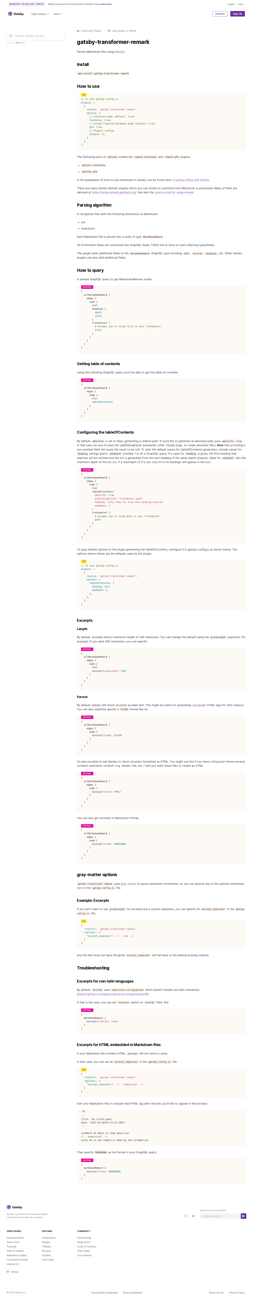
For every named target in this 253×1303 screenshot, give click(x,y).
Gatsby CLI (13, 1264)
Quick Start (13, 1242)
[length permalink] (75, 629)
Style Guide (83, 1250)
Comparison (48, 1237)
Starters (46, 1255)
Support (231, 4)
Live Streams (84, 1255)
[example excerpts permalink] (75, 900)
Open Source (38, 13)
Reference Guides (17, 1255)
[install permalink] (75, 64)
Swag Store (83, 1242)
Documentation (15, 1237)
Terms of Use (216, 1292)
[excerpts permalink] (75, 620)
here (80, 888)
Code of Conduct (86, 1246)
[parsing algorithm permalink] (75, 205)
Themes (46, 1246)
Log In (241, 4)
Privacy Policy (237, 1292)
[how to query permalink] (75, 270)
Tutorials (11, 1246)
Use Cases (48, 1259)
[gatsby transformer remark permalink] (75, 42)
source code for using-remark (174, 192)
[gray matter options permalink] (75, 874)
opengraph (199, 705)
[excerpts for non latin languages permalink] (75, 981)
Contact (220, 13)
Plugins (46, 1242)
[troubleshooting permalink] (75, 968)
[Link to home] (16, 14)
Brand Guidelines (132, 1292)
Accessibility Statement (104, 1292)
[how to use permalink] (75, 86)
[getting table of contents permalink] (75, 364)
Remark (120, 51)
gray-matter (128, 883)
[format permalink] (75, 697)
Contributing (84, 1237)
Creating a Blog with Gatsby (191, 180)
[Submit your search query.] (11, 36)
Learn (56, 13)
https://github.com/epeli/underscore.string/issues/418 (113, 994)
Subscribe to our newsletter (213, 1210)
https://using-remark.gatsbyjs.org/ (114, 192)
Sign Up (237, 13)
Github (14, 1271)
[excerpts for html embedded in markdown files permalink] (75, 1045)
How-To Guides (15, 1250)
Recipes (46, 1250)
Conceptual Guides (17, 1259)
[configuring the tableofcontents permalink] (75, 432)
